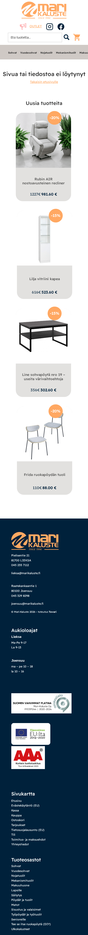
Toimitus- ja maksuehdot (28, 839)
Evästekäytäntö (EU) (25, 805)
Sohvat (12, 52)
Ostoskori (18, 820)
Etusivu (16, 800)
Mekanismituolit (66, 52)
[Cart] (77, 37)
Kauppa (16, 815)
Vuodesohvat (28, 52)
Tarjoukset (18, 825)
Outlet (36, 26)
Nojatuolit (46, 52)
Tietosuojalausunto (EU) (27, 830)
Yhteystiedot (20, 844)
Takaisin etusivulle (44, 82)
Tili (13, 834)
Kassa (15, 810)
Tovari (52, 611)
